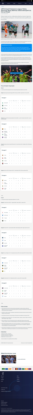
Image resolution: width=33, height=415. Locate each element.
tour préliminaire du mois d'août (27, 55)
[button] (20, 3)
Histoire (18, 379)
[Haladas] (3, 160)
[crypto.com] (19, 369)
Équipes (18, 377)
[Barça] (3, 129)
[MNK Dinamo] (3, 215)
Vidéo (2, 381)
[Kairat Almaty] (3, 158)
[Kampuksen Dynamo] (3, 268)
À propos (18, 381)
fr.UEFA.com (3, 389)
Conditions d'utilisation (4, 402)
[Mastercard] (16, 369)
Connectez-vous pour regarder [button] (17, 73)
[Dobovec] (3, 186)
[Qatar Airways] (29, 369)
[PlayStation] (6, 369)
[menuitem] (9, 3)
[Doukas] (3, 296)
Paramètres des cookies (4, 405)
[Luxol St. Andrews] (3, 137)
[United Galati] (3, 188)
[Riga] (3, 237)
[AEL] (3, 271)
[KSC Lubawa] (3, 212)
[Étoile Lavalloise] (3, 183)
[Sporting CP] (3, 102)
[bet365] (23, 369)
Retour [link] (3, 6)
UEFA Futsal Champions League (3, 3)
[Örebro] (3, 220)
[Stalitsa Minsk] (3, 291)
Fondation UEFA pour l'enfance (6, 391)
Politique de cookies (3, 403)
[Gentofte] (3, 243)
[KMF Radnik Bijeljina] (3, 246)
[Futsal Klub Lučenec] (3, 293)
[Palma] (3, 155)
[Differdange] (3, 163)
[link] (9, 3)
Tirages (2, 377)
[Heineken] (3, 369)
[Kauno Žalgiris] (3, 265)
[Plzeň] (3, 240)
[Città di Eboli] (3, 288)
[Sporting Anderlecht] (3, 131)
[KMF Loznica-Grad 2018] (3, 134)
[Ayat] (3, 111)
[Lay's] (10, 369)
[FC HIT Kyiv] (3, 105)
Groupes (2, 379)
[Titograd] (3, 218)
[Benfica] (3, 180)
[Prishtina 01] (3, 263)
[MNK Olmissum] (3, 108)
